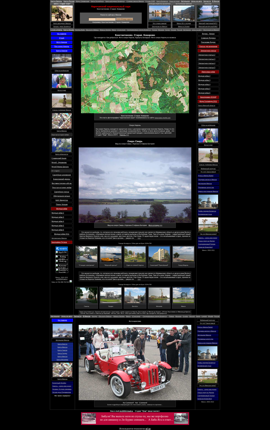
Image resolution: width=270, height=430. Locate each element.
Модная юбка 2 (204, 76)
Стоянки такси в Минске (135, 1)
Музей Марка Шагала (60, 167)
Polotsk (171, 316)
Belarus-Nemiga (105, 30)
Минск (114, 30)
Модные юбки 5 (58, 226)
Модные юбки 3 (58, 217)
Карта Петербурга (97, 1)
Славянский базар (59, 158)
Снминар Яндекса (208, 38)
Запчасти (207, 1)
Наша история (174, 1)
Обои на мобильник (62, 70)
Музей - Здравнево (59, 163)
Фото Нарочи (61, 42)
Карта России (69, 1)
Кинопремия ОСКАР (208, 97)
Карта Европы (56, 1)
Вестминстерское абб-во (62, 183)
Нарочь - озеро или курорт (207, 238)
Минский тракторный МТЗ (208, 23)
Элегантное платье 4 (206, 63)
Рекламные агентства (206, 187)
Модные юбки (61, 209)
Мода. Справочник (82, 1)
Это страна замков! (159, 23)
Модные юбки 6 (58, 230)
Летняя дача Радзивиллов (61, 392)
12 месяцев (121, 30)
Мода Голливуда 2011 (208, 101)
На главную (61, 34)
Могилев (161, 30)
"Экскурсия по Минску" (211, 30)
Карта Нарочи (61, 51)
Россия (179, 30)
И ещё (61, 38)
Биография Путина (59, 242)
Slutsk (198, 316)
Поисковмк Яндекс (208, 42)
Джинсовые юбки (208, 72)
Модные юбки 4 (58, 221)
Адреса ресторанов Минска (208, 191)
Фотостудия (62, 90)
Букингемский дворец (61, 179)
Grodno (185, 316)
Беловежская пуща (205, 214)
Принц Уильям (62, 204)
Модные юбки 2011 (61, 234)
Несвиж (173, 30)
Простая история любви (61, 188)
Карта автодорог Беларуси (114, 1)
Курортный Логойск (59, 383)
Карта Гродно (62, 353)
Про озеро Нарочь (61, 46)
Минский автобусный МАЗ (208, 26)
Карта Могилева (62, 359)
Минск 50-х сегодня (184, 23)
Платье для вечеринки (208, 46)
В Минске (216, 1)
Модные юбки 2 (58, 213)
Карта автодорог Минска (62, 23)
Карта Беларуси (162, 1)
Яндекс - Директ (208, 34)
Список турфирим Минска (61, 110)
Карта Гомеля (62, 350)
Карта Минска (62, 131)
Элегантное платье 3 (206, 59)
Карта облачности (61, 154)
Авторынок (185, 1)
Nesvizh (192, 316)
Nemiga (94, 316)
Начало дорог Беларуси (62, 26)
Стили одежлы (56, 30)
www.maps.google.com (162, 118)
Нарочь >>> (124, 135)
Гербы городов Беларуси (207, 211)
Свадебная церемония (61, 175)
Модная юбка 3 (204, 80)
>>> (139, 238)
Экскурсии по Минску (159, 26)
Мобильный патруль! (208, 168)
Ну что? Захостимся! (208, 172)
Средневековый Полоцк (206, 244)
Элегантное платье (208, 51)
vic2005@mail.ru (61, 279)
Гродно (167, 30)
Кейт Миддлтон (62, 200)
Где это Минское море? (208, 234)
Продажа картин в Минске (207, 179)
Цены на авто (196, 1)
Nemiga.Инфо (80, 30)
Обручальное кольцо (61, 196)
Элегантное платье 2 (206, 55)
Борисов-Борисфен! (205, 247)
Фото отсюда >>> (155, 225)
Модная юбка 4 (204, 84)
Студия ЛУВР (150, 1)
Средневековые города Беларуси (139, 30)
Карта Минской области (206, 105)
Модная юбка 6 (204, 93)
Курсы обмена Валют (205, 175)
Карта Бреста (62, 344)
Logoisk (204, 316)
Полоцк (154, 30)
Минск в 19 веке (184, 26)
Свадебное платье (61, 192)
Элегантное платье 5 (206, 68)
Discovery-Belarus (92, 30)
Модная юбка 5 (204, 89)
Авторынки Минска (205, 183)
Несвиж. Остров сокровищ (61, 389)
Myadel (210, 316)
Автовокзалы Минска (59, 238)
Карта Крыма (68, 30)
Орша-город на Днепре (206, 241)
